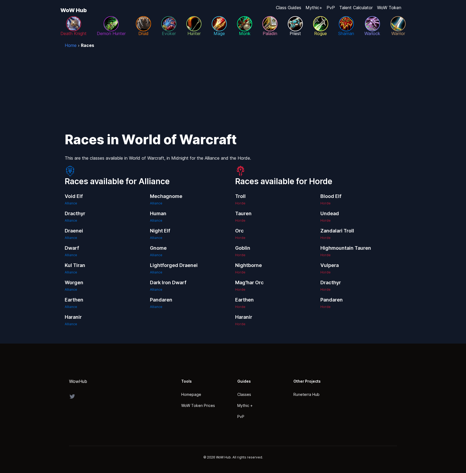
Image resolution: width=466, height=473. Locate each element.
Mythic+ (314, 7)
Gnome (158, 248)
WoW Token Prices (198, 405)
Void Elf (74, 196)
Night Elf (160, 231)
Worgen (74, 282)
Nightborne (248, 265)
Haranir (73, 317)
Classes (244, 394)
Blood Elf (330, 196)
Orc (239, 231)
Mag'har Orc (249, 282)
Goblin (242, 248)
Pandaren (161, 300)
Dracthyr (75, 213)
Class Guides (288, 7)
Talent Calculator (356, 7)
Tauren (243, 213)
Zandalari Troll (337, 231)
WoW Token (389, 7)
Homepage (191, 394)
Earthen (74, 300)
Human (158, 213)
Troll (240, 196)
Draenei (74, 231)
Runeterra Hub (306, 394)
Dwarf (72, 248)
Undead (329, 213)
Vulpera (329, 265)
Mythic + (245, 405)
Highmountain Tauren (345, 248)
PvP (331, 7)
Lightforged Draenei (174, 265)
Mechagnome (166, 196)
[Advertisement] (233, 89)
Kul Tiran (75, 265)
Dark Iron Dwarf (168, 282)
